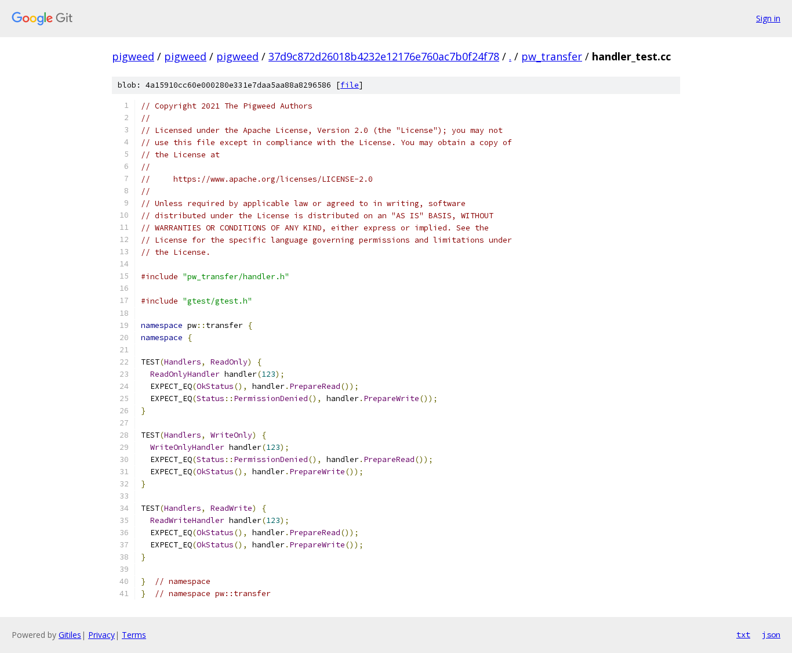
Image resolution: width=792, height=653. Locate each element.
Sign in (768, 18)
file (349, 85)
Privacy (101, 634)
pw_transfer (551, 56)
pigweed (133, 56)
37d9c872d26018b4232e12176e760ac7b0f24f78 (383, 56)
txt (743, 634)
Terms (134, 634)
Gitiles (70, 634)
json (771, 634)
